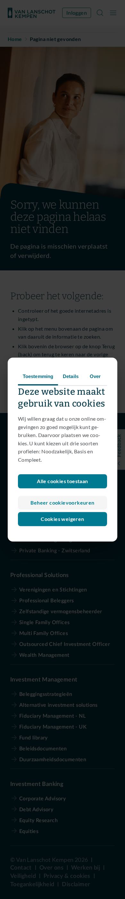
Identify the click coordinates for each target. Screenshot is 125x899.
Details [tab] (71, 376)
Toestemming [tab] (38, 376)
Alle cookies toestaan (62, 481)
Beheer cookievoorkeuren (62, 502)
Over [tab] (95, 376)
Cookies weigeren (62, 519)
